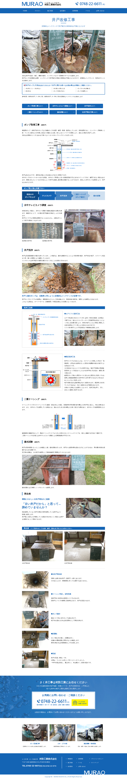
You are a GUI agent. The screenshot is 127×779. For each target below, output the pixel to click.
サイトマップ (94, 762)
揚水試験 (62, 112)
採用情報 (75, 11)
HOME (25, 11)
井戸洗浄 (89, 106)
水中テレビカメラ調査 (63, 106)
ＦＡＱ (88, 11)
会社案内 (62, 11)
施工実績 (50, 11)
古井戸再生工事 (89, 112)
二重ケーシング (35, 112)
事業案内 (70, 758)
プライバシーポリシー (97, 758)
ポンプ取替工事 (35, 106)
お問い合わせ (100, 11)
